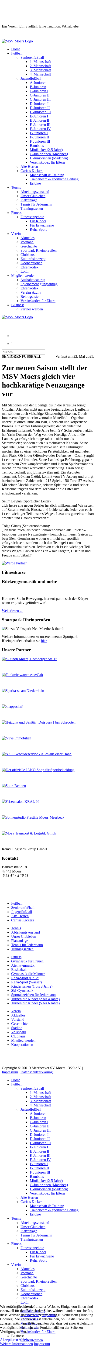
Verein (16, 234)
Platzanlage (29, 200)
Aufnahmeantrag (33, 280)
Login (25, 271)
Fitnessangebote (32, 217)
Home (15, 49)
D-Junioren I (39, 104)
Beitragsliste (29, 297)
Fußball (16, 53)
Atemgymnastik (22, 965)
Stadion (16, 1028)
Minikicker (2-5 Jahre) (46, 150)
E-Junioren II (39, 120)
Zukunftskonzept (33, 259)
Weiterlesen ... (12, 611)
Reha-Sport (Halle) (25, 978)
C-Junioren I (39, 91)
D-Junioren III (40, 112)
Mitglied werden (23, 276)
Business (17, 305)
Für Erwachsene (42, 225)
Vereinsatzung (31, 292)
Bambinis (37, 146)
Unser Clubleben (33, 196)
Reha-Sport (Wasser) (26, 982)
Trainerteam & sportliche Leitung (54, 179)
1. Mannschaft (40, 62)
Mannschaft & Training (47, 175)
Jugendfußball (31, 78)
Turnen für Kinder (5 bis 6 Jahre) (35, 1003)
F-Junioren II (39, 137)
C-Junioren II (39, 95)
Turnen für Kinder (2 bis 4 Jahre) (35, 999)
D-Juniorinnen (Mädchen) (49, 158)
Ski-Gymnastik (22, 990)
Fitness (16, 213)
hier (44, 641)
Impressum (10, 1072)
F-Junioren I (39, 133)
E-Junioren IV (40, 129)
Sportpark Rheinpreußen (39, 250)
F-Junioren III (40, 141)
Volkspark (18, 1032)
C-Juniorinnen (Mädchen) (49, 154)
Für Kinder (38, 221)
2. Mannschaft (40, 66)
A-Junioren (38, 83)
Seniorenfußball (32, 57)
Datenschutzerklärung (37, 1072)
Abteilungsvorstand (35, 192)
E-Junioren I (39, 116)
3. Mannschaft (40, 70)
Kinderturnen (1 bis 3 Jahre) (31, 986)
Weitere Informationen (16, 1344)
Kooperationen (31, 263)
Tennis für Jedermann (36, 204)
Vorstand (27, 242)
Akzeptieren (9, 1340)
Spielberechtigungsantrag (39, 284)
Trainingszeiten (32, 208)
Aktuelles (27, 238)
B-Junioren (38, 87)
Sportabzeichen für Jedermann (33, 995)
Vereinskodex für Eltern (47, 162)
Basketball (19, 970)
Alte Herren (29, 166)
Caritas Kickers (32, 171)
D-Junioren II (40, 108)
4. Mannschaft (40, 74)
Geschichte (29, 246)
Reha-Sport (38, 229)
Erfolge (35, 183)
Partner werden (32, 309)
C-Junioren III (40, 99)
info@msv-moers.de (17, 880)
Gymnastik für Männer (28, 974)
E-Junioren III (40, 125)
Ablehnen (26, 1340)
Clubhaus (27, 255)
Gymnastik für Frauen (27, 961)
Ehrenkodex (29, 267)
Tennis (16, 187)
